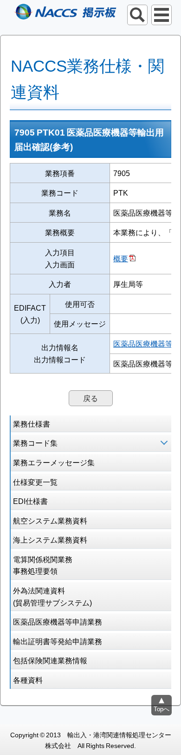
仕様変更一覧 (35, 481)
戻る (90, 397)
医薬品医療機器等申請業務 (57, 621)
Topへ (161, 708)
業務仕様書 (31, 423)
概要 (120, 258)
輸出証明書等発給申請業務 (57, 640)
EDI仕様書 (30, 500)
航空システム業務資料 (50, 520)
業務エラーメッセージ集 (54, 462)
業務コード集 (35, 442)
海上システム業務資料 (50, 539)
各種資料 (28, 679)
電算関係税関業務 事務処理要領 (42, 565)
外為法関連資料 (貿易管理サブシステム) (52, 596)
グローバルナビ (161, 15)
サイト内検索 (137, 15)
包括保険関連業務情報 (50, 660)
